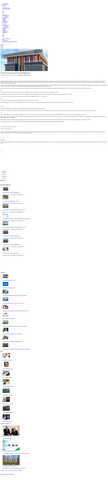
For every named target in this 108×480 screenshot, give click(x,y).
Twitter (4, 174)
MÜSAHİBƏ (5, 40)
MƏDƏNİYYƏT (6, 17)
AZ (3, 10)
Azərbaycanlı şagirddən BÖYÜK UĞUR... (8, 386)
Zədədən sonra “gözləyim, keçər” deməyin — (12, 333)
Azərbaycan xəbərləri (4, 474)
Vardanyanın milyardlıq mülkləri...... (8, 421)
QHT (4, 39)
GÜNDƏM (19, 75)
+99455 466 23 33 (6, 7)
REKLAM (5, 4)
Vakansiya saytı (11, 474)
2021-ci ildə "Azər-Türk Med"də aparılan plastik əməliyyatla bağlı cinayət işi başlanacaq (15, 295)
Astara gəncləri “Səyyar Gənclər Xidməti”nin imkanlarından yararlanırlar (13, 341)
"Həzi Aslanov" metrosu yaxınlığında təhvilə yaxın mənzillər (11, 201)
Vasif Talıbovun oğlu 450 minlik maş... (8, 412)
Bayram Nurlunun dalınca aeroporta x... (8, 368)
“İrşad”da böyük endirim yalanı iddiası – (9, 280)
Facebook (4, 172)
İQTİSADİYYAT (6, 15)
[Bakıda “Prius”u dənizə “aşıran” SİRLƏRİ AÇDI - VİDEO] (6, 401)
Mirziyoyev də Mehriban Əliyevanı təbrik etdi (9, 318)
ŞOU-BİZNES (5, 21)
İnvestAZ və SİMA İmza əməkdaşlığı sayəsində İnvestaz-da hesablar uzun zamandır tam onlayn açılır (16, 218)
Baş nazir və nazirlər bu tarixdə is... (7, 377)
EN (3, 11)
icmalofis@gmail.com (6, 8)
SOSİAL (4, 18)
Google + (4, 178)
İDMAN (4, 20)
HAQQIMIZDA (6, 3)
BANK (6, 16)
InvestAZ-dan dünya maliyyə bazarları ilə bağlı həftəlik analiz (11, 244)
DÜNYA (4, 19)
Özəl (22, 75)
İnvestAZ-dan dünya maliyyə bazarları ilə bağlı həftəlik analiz (11, 192)
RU (3, 12)
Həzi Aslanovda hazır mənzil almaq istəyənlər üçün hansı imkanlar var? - (14, 227)
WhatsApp (5, 176)
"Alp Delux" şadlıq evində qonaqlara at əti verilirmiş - (11, 253)
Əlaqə (4, 5)
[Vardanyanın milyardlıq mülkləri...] (6, 419)
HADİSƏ (4, 22)
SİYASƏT (4, 14)
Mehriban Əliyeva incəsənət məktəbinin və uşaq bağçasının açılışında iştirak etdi (15, 310)
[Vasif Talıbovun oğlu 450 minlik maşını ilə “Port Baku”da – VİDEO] (6, 410)
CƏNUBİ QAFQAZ (6, 38)
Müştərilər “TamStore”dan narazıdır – (9, 287)
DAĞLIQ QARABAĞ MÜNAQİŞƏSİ (10, 41)
